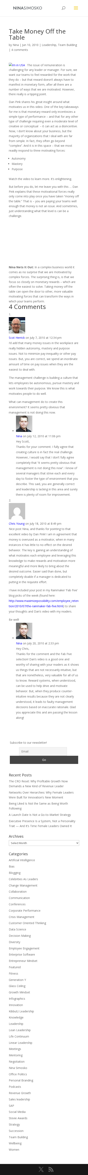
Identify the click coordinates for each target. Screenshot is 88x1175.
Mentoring (16, 1055)
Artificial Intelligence (22, 860)
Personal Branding (21, 1080)
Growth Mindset (19, 992)
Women (14, 1150)
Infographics (17, 999)
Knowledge (16, 1017)
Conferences (17, 904)
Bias (12, 866)
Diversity (14, 942)
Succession (16, 1131)
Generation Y (17, 980)
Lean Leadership (20, 1030)
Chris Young (17, 523)
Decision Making (20, 936)
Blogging (14, 873)
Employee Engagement (24, 948)
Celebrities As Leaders (23, 879)
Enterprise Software (22, 954)
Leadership (49, 45)
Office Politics (18, 1074)
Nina (16, 45)
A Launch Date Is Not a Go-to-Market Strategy (40, 815)
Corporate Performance (25, 910)
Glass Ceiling (17, 986)
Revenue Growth (20, 1093)
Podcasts (15, 1087)
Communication (19, 898)
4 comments (19, 50)
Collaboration (18, 891)
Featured (15, 967)
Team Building (67, 45)
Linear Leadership (20, 1043)
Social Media (17, 1112)
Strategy (14, 1124)
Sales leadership (19, 1099)
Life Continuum (19, 1036)
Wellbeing (15, 1143)
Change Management (23, 885)
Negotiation (17, 1061)
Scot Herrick (17, 338)
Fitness (13, 973)
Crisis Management (21, 917)
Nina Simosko (18, 1068)
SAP (11, 1106)
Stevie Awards (18, 1118)
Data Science (17, 929)
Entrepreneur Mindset (23, 961)
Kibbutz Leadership (21, 1011)
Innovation (16, 1005)
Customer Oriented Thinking (27, 923)
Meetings (15, 1049)
